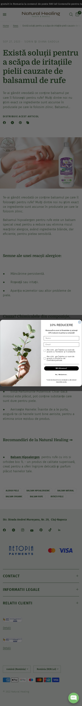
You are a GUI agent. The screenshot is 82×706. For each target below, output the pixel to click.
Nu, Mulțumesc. (61, 374)
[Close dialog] (79, 322)
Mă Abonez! (61, 368)
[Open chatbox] (73, 698)
